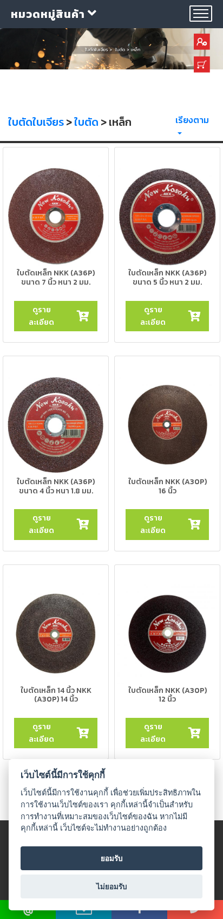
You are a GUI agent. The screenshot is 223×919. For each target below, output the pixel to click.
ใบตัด (86, 122)
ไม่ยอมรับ (111, 886)
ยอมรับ (112, 858)
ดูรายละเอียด (41, 316)
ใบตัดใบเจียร (36, 122)
